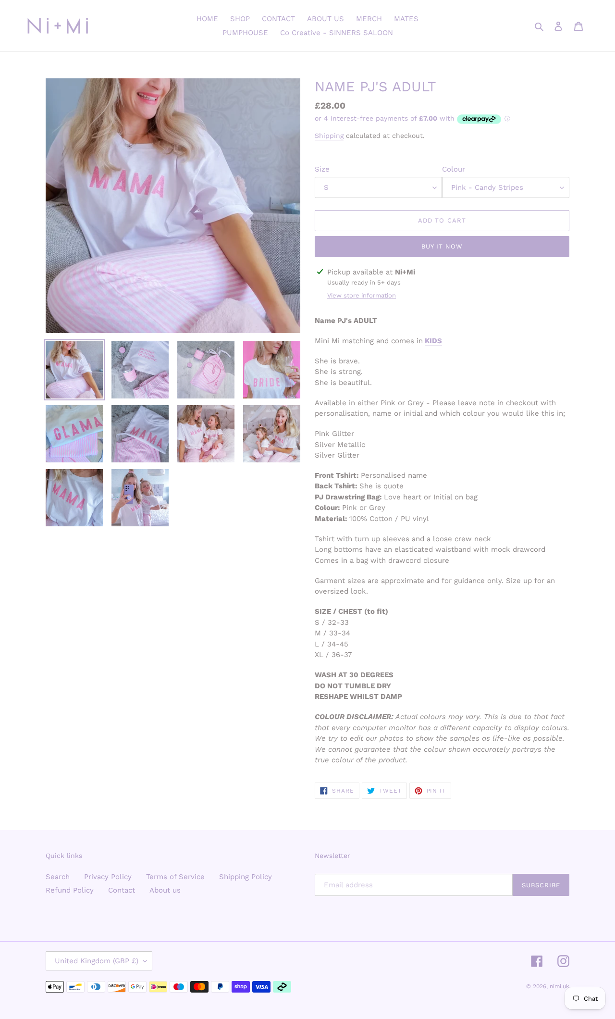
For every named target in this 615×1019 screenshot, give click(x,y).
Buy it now (442, 246)
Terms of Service (175, 876)
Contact (121, 890)
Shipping (329, 135)
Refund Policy (70, 890)
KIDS (433, 340)
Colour (453, 169)
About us (165, 890)
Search (58, 876)
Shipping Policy (245, 876)
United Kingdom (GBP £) (96, 961)
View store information (361, 295)
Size (322, 169)
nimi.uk (559, 986)
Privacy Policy (108, 876)
